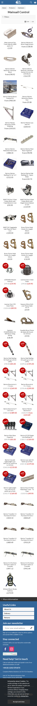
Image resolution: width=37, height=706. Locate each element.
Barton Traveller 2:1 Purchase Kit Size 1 (10, 514)
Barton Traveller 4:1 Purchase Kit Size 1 (10, 539)
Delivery (7, 613)
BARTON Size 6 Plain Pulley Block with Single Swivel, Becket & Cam (27, 202)
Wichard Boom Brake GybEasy (10, 590)
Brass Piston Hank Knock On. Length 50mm (10, 255)
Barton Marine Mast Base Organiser (27, 149)
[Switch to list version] (31, 21)
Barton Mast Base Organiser (10, 436)
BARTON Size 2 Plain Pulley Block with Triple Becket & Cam (10, 201)
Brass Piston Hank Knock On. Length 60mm (27, 255)
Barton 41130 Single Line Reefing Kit (27, 436)
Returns (7, 618)
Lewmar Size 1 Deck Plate (27, 280)
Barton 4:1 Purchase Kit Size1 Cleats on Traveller (10, 564)
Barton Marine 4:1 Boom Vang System (27, 43)
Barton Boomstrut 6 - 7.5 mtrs (10, 385)
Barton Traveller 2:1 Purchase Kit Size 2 (27, 514)
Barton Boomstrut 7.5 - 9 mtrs (27, 385)
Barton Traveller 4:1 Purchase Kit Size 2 (27, 539)
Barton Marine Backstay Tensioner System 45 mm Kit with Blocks (27, 71)
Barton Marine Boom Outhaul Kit (10, 97)
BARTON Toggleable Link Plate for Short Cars (10, 229)
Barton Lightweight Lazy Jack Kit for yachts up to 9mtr (10, 489)
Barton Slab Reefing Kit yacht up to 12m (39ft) (27, 359)
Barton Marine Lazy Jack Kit (27, 123)
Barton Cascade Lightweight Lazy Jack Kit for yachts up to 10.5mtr (10, 462)
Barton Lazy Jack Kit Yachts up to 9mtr (27, 460)
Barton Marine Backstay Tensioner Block (10, 70)
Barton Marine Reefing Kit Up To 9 (10, 174)
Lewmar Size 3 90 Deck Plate (10, 305)
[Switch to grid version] (25, 21)
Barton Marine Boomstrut (27, 409)
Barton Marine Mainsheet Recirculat (10, 149)
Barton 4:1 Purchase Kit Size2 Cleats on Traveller (27, 564)
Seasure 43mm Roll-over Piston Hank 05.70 (27, 305)
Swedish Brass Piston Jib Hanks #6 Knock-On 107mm (27, 332)
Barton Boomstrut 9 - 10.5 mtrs (10, 409)
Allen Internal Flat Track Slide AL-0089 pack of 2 (10, 44)
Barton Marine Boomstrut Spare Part (27, 98)
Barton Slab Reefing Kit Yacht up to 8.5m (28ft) (10, 359)
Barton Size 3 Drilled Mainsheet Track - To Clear (27, 489)
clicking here (24, 696)
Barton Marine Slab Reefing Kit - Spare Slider (27, 175)
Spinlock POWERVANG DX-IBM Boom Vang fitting (10, 332)
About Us (7, 609)
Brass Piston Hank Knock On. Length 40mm (27, 229)
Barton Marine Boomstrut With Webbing (10, 124)
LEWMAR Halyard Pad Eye (10, 280)
